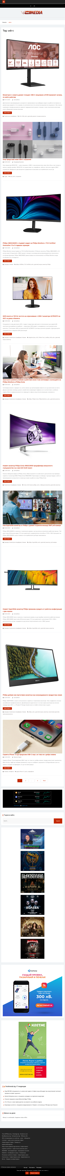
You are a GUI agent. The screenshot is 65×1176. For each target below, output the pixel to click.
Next (44, 780)
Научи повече (35, 1173)
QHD (51, 337)
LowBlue (47, 337)
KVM (23, 116)
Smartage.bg (15, 1134)
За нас (25, 1167)
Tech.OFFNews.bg (6, 1134)
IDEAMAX (4, 1150)
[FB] (30, 6)
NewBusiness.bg (6, 1136)
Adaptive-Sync (32, 337)
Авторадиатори (12, 1150)
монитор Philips (47, 264)
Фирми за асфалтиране (12, 1159)
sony (11, 176)
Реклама (38, 1167)
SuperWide (34, 542)
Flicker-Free (41, 337)
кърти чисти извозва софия (15, 1140)
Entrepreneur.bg (16, 1136)
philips (17, 264)
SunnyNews (17, 99)
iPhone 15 (21, 771)
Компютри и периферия (10, 116)
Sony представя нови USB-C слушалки (17, 159)
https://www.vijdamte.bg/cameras (11, 1146)
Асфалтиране (24, 1146)
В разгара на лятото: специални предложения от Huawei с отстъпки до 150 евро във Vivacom (31, 1105)
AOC (20, 116)
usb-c (26, 116)
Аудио (5, 176)
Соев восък (5, 1157)
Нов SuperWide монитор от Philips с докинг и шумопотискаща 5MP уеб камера (32, 525)
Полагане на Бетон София (9, 1155)
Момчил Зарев (17, 757)
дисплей (30, 116)
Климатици (22, 1152)
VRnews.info (24, 1136)
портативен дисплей (54, 712)
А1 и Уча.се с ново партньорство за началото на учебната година (23, 1102)
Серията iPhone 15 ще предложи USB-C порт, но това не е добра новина (29, 754)
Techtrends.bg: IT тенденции (15, 1086)
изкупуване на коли (23, 1150)
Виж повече (7, 112)
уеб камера (54, 542)
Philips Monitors (43, 399)
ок (27, 1173)
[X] (34, 6)
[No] (63, 1172)
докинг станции (37, 116)
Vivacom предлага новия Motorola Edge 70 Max (18, 1099)
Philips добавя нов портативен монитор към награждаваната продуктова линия (32, 695)
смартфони (31, 771)
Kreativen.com (24, 1134)
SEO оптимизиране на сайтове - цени (12, 1138)
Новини (11, 264)
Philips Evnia (35, 399)
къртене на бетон (7, 1148)
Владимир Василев (19, 162)
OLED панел (30, 485)
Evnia (25, 485)
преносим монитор (8, 714)
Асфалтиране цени (23, 1155)
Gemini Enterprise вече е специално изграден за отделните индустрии (24, 1096)
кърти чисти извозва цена (20, 1148)
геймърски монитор (45, 485)
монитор (43, 116)
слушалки (18, 176)
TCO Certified (27, 264)
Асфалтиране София (8, 1142)
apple (17, 771)
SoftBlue (21, 264)
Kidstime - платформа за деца (10, 1152)
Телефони (11, 771)
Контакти (32, 1167)
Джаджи (6, 264)
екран (40, 264)
